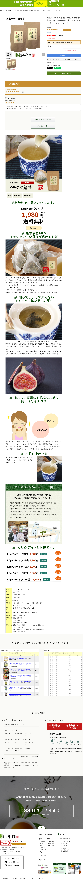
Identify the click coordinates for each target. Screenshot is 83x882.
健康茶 (9, 10)
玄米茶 (43, 847)
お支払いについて (66, 841)
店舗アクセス (65, 843)
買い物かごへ (34, 228)
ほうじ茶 (43, 849)
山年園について (65, 838)
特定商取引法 (65, 852)
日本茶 (43, 843)
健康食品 (51, 843)
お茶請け (51, 842)
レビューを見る (67, 29)
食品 (48, 839)
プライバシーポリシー (6, 853)
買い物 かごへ (58, 554)
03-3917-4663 (6, 851)
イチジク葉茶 (15, 10)
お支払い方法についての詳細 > (30, 756)
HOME (2, 10)
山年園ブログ (65, 850)
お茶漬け (51, 845)
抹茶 (42, 845)
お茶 (6, 10)
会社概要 (63, 848)
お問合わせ (64, 845)
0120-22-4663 (14, 862)
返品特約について (51, 62)
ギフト (41, 852)
